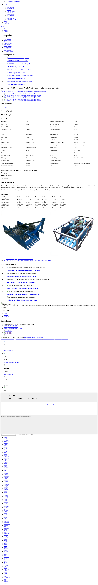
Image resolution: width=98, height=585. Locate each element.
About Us (6, 22)
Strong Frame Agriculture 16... (16, 78)
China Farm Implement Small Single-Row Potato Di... (24, 270)
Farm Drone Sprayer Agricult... (17, 84)
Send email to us (5, 108)
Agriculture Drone (11, 19)
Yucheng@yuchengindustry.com (11, 362)
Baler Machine (10, 7)
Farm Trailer (10, 12)
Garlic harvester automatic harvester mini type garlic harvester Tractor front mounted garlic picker (27, 260)
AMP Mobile (39, 337)
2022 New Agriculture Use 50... (16, 72)
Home (5, 4)
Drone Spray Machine (55, 339)
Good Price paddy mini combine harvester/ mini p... (23, 288)
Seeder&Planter (10, 8)
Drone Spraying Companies (7, 339)
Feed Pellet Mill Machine (36, 339)
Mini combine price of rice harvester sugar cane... (22, 300)
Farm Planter (64, 339)
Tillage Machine (11, 18)
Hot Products (27, 337)
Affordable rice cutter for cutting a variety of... (21, 282)
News (5, 21)
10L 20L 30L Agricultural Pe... (16, 67)
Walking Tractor (11, 14)
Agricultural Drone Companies (22, 339)
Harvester (9, 10)
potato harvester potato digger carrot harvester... (22, 276)
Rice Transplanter (11, 11)
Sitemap (34, 337)
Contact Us (6, 23)
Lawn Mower (10, 16)
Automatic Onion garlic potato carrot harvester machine (19, 259)
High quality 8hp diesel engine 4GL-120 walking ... (23, 294)
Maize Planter (46, 339)
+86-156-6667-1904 (8, 350)
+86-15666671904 (8, 374)
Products (6, 5)
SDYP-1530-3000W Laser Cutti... (17, 61)
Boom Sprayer (10, 15)
